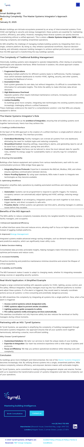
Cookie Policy (49, 440)
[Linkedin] (75, 426)
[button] (78, 5)
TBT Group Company (23, 443)
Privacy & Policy (62, 440)
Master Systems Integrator (69, 360)
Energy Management (20, 234)
